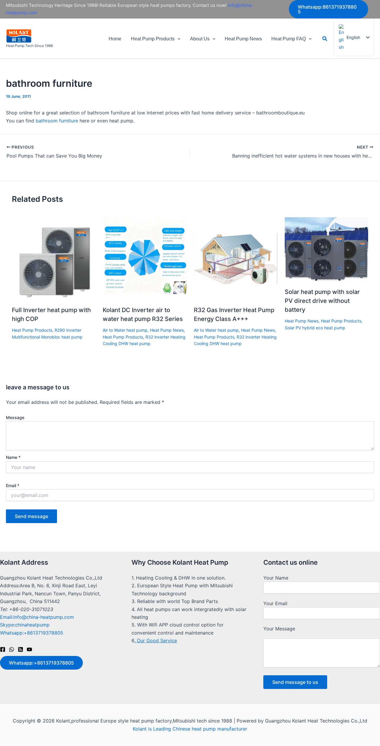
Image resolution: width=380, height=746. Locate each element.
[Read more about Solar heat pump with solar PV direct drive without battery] (326, 249)
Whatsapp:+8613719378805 (31, 633)
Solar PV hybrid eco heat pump (315, 327)
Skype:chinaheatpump (25, 625)
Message (15, 417)
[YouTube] (29, 649)
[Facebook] (2, 649)
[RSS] (20, 649)
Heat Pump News (243, 38)
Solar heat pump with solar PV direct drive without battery (322, 300)
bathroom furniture (57, 121)
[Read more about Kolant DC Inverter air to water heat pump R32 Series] (144, 259)
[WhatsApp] (11, 649)
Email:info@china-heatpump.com (37, 617)
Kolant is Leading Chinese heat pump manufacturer (190, 729)
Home (115, 38)
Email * (12, 485)
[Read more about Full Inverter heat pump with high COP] (53, 259)
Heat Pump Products (153, 38)
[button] (328, 9)
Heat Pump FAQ (288, 38)
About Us (200, 38)
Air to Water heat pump (125, 330)
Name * (13, 457)
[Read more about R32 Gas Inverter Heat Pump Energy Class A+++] (235, 259)
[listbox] (354, 37)
